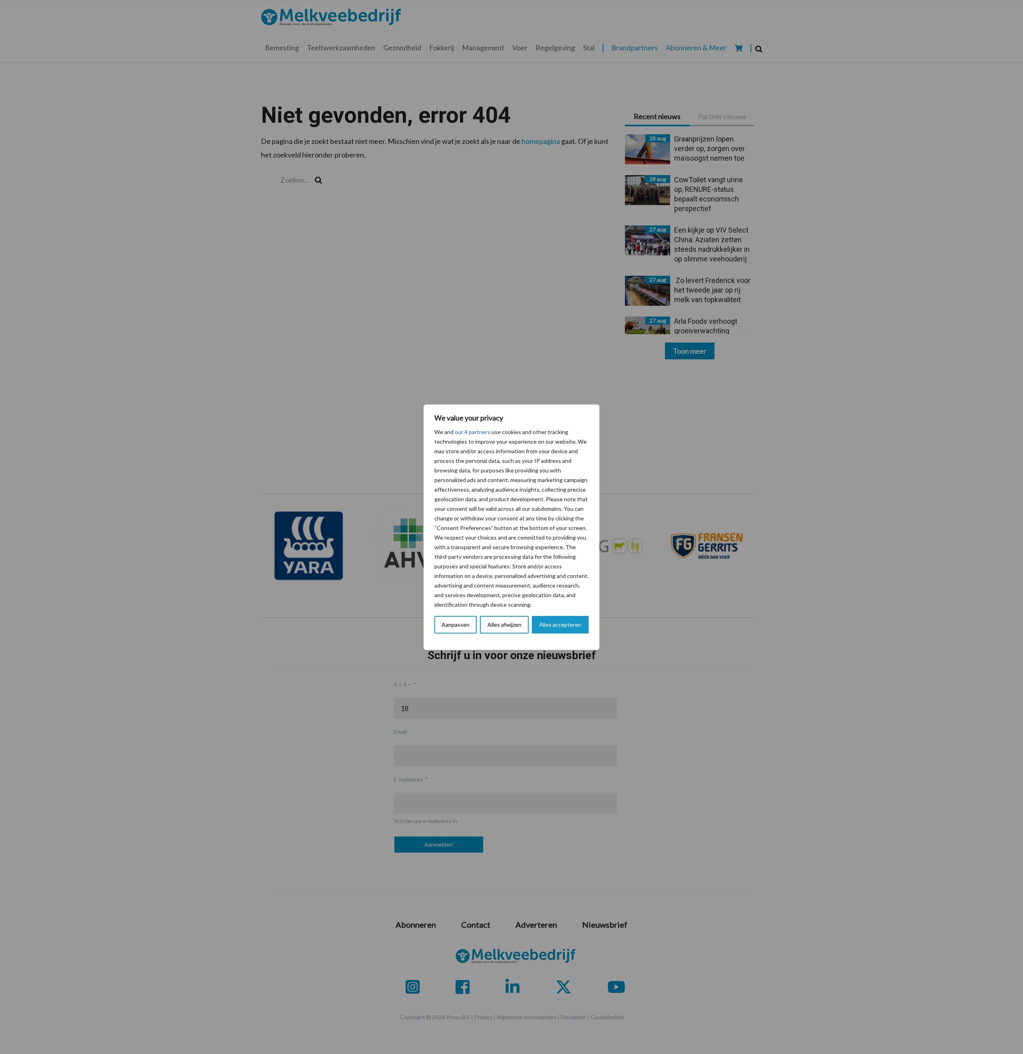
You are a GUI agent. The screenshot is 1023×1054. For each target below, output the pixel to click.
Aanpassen (456, 624)
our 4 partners (472, 431)
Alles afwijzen (504, 624)
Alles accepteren (560, 624)
